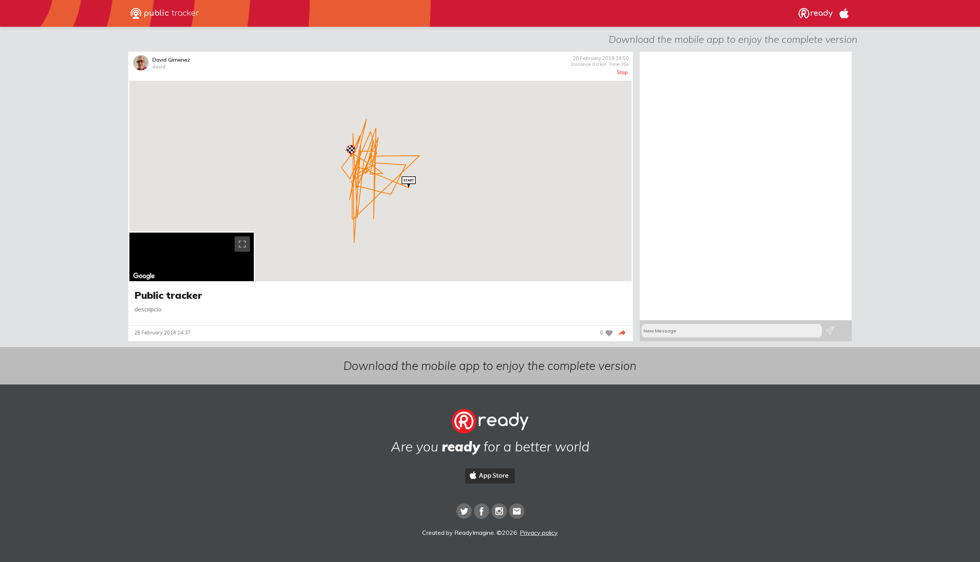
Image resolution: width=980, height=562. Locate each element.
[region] (191, 257)
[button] (409, 182)
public (170, 13)
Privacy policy (539, 532)
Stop (622, 72)
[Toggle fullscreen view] (242, 244)
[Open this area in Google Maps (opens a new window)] (144, 276)
